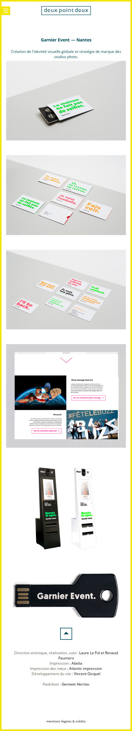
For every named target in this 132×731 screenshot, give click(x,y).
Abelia (77, 663)
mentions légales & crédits (66, 721)
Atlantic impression (85, 668)
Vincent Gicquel (87, 673)
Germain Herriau (75, 684)
